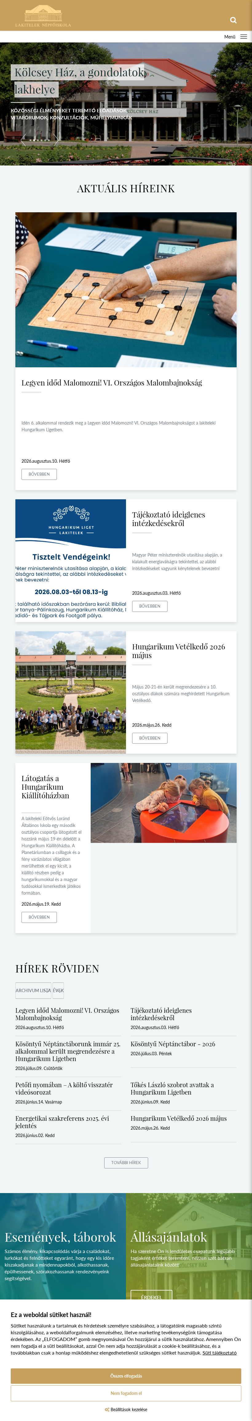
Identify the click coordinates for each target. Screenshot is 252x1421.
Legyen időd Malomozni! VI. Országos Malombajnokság (112, 382)
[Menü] (243, 36)
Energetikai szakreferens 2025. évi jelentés (62, 1122)
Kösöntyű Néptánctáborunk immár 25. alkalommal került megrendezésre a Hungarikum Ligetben (67, 1051)
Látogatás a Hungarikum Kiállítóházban (45, 786)
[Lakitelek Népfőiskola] (43, 15)
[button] (23, 141)
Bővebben (39, 474)
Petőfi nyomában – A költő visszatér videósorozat (64, 1088)
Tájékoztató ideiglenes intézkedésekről (168, 518)
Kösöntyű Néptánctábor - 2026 (173, 1044)
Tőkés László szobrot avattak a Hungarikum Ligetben (172, 1088)
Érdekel (151, 1297)
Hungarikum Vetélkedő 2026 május (178, 650)
